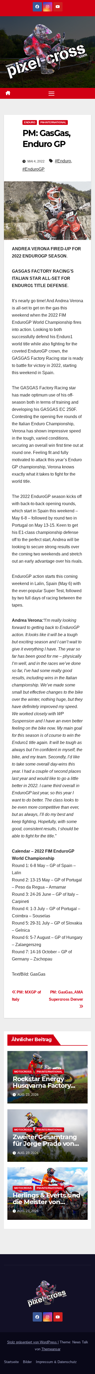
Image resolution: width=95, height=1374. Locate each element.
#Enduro (63, 161)
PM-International (53, 122)
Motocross (23, 1071)
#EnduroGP (33, 169)
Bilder (27, 1362)
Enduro (29, 122)
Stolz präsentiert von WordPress (32, 1342)
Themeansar (50, 1349)
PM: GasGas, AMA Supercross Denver (66, 995)
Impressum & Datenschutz (56, 1362)
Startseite (11, 1362)
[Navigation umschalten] (51, 93)
